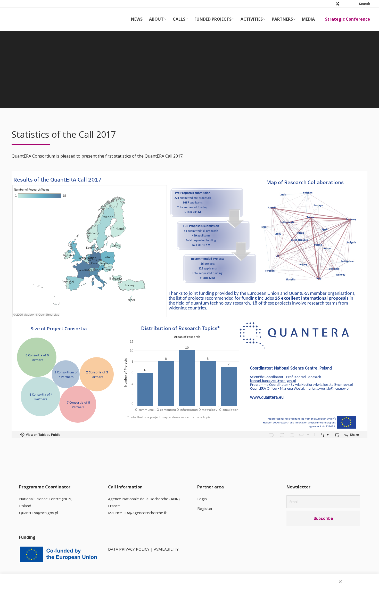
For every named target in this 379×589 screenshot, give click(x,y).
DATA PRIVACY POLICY (129, 549)
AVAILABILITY (166, 549)
